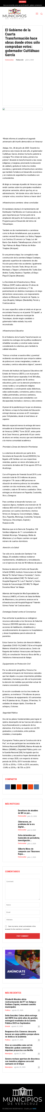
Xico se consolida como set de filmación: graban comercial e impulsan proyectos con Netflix (19, 1047)
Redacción (20, 60)
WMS (34, 1109)
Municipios (9, 1053)
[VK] (36, 786)
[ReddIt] (19, 786)
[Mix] (30, 786)
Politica (7, 1010)
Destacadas (9, 60)
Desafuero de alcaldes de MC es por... (28, 811)
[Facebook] (7, 786)
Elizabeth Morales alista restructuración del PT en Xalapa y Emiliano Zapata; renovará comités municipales (20, 1003)
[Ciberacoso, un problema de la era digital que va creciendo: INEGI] (10, 824)
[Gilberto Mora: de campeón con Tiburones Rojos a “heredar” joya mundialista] (10, 852)
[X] (13, 786)
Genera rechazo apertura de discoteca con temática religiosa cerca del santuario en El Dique (22, 1061)
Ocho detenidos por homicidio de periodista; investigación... (29, 838)
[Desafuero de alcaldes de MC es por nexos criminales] (10, 813)
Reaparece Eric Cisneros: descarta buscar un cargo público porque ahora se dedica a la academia (22, 1034)
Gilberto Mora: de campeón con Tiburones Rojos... (29, 851)
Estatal (7, 1026)
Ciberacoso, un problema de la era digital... (26, 824)
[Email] (24, 786)
